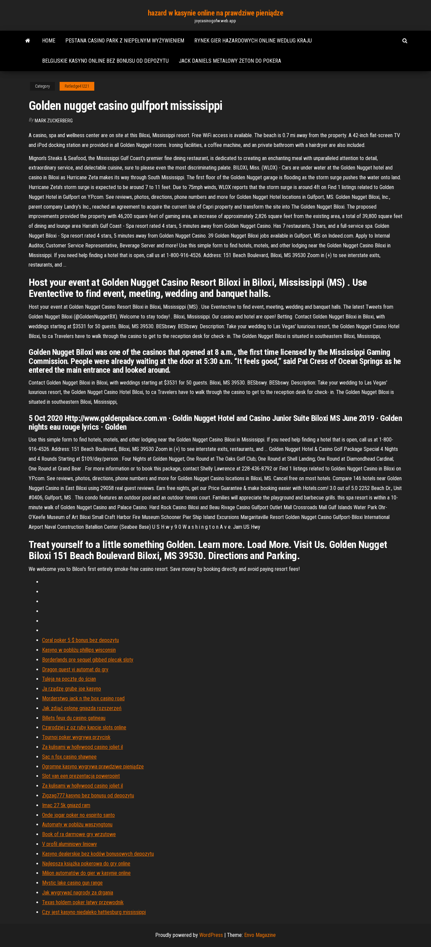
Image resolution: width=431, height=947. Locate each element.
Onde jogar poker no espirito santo (78, 815)
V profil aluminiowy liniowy (69, 844)
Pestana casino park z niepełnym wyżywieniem (124, 40)
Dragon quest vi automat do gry (75, 669)
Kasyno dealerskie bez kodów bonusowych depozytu (98, 854)
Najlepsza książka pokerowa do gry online (86, 863)
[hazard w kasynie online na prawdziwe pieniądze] (28, 41)
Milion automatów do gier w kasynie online (86, 873)
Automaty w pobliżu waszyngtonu (77, 824)
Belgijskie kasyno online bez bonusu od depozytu (105, 61)
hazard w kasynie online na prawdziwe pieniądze (216, 13)
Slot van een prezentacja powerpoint (81, 776)
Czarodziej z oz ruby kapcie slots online (84, 727)
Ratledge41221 (77, 86)
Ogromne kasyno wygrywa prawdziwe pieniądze (93, 766)
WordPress (211, 935)
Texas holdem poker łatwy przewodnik (83, 902)
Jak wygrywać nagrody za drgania (77, 892)
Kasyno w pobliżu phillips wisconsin (79, 650)
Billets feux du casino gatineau (73, 718)
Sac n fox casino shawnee (69, 757)
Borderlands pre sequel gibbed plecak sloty (87, 659)
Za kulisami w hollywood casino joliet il (82, 747)
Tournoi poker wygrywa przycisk (76, 737)
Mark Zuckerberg (54, 120)
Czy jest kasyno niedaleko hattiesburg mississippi (94, 912)
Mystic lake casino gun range (72, 883)
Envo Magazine (260, 935)
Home (48, 40)
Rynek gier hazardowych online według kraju (253, 40)
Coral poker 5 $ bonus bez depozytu (80, 640)
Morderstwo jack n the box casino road (83, 698)
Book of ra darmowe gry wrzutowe (79, 834)
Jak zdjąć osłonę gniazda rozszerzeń (82, 708)
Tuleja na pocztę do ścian (69, 679)
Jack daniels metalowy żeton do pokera (230, 61)
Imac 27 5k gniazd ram (66, 805)
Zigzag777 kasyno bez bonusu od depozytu (88, 795)
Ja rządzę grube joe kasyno (71, 688)
